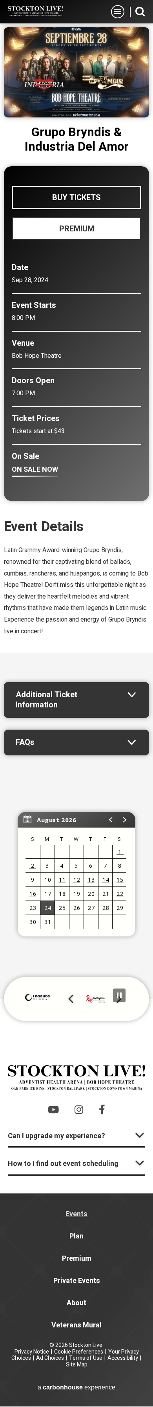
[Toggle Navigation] (117, 11)
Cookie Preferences (78, 1352)
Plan (76, 1236)
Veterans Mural (76, 1325)
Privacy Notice (32, 1352)
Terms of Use (85, 1358)
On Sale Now (35, 469)
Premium (76, 1258)
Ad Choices (50, 1358)
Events (76, 1214)
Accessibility (122, 1358)
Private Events (76, 1281)
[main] (76, 511)
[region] (76, 874)
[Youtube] (53, 1109)
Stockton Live (35, 11)
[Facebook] (102, 1109)
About (76, 1303)
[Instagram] (79, 1109)
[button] (111, 820)
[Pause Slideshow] (119, 995)
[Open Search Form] (140, 11)
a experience (76, 1387)
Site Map (76, 1365)
